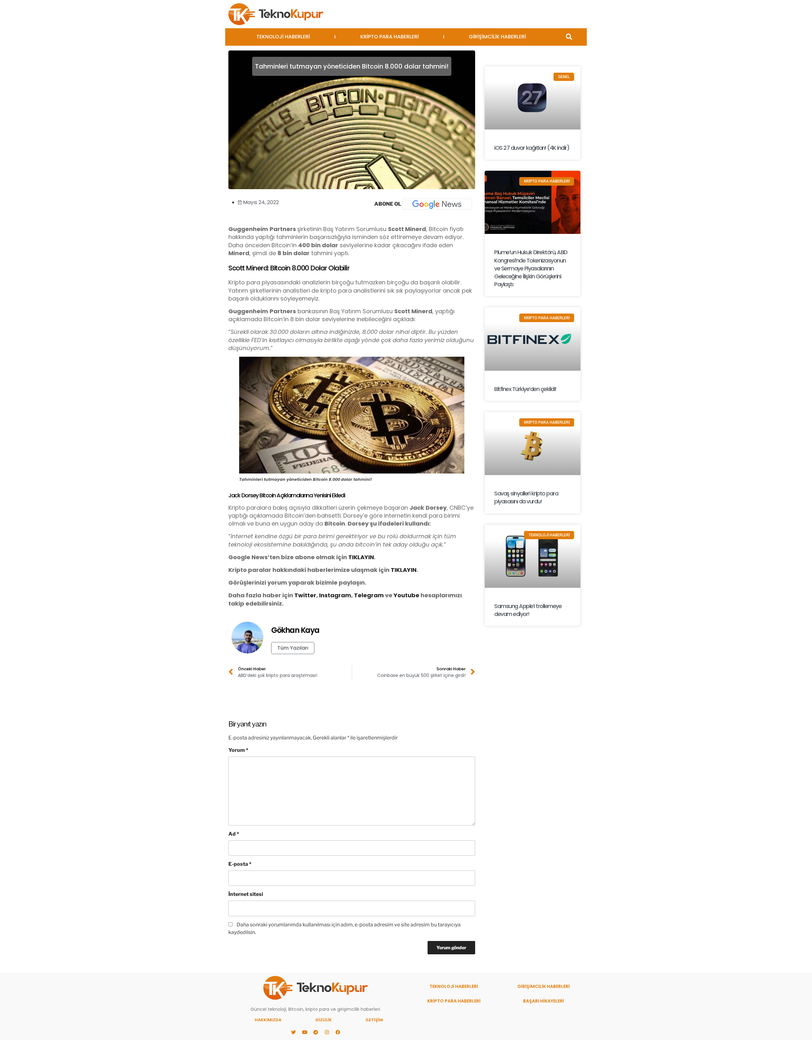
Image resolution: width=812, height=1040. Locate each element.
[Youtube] (304, 1032)
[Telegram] (315, 1032)
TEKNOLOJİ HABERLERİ (283, 36)
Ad (233, 834)
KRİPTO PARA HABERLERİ (389, 36)
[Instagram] (326, 1032)
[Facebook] (338, 1032)
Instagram (335, 595)
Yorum (238, 750)
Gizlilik (323, 1020)
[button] (568, 37)
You (399, 595)
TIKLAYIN (361, 557)
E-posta (240, 864)
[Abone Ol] (437, 204)
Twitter (305, 595)
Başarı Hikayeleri (543, 1001)
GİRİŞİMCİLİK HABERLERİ (497, 36)
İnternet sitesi (245, 894)
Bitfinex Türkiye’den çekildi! (525, 389)
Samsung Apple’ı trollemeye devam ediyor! (527, 610)
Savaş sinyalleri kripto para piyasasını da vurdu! (526, 497)
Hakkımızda (268, 1020)
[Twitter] (293, 1032)
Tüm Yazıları (292, 648)
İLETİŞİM (374, 1020)
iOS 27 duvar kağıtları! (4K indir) (531, 148)
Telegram (369, 595)
